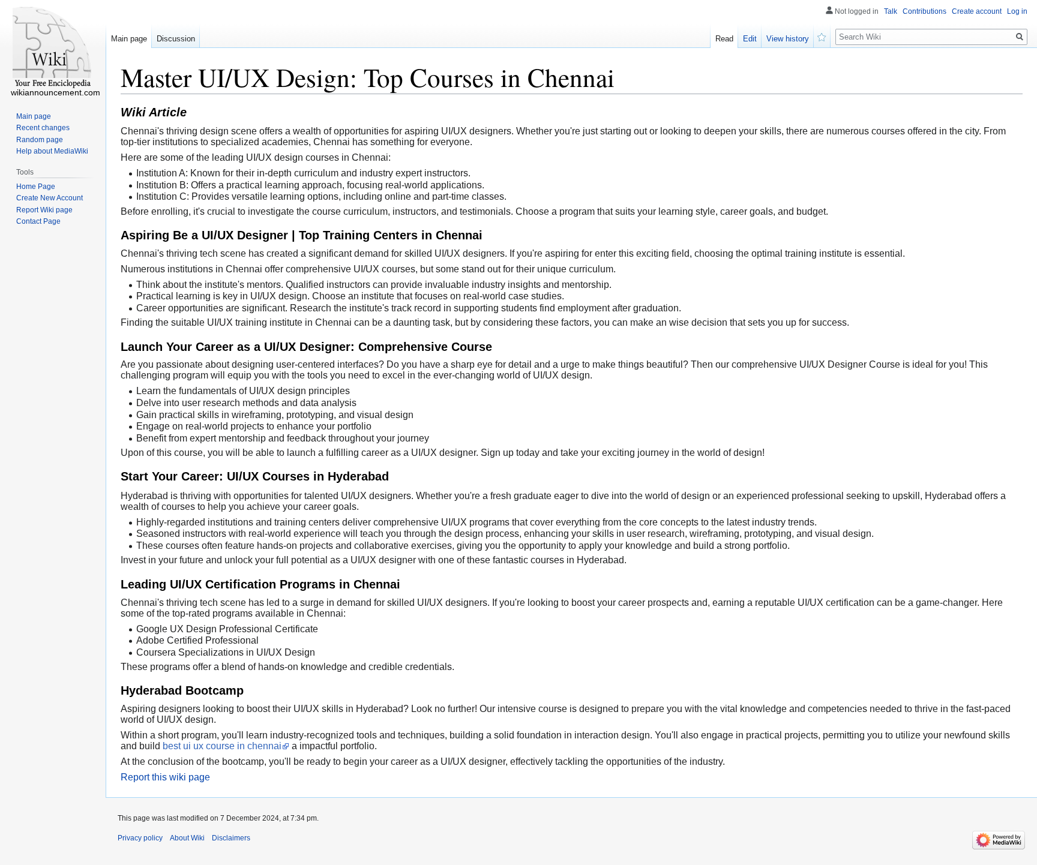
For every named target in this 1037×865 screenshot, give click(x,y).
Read (724, 38)
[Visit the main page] (53, 48)
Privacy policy (140, 838)
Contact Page (38, 221)
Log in (1017, 11)
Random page (39, 140)
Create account (977, 11)
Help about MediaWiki (52, 151)
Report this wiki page (165, 777)
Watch (822, 36)
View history (787, 38)
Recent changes (43, 128)
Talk (890, 11)
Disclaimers (231, 838)
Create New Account (49, 198)
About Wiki (187, 838)
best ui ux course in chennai (222, 746)
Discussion (176, 38)
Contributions (924, 11)
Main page (129, 38)
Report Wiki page (44, 210)
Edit (750, 38)
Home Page (35, 186)
